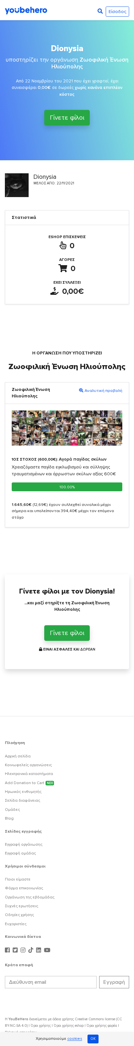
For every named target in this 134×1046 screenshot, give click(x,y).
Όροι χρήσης (41, 1026)
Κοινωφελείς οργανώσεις (28, 765)
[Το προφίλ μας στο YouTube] (47, 950)
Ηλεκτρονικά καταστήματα (29, 773)
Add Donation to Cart (29, 783)
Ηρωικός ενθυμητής (23, 791)
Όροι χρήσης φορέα (102, 1026)
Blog (9, 818)
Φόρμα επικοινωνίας (24, 888)
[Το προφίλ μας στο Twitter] (16, 950)
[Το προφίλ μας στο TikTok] (31, 950)
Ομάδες (12, 809)
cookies (74, 1039)
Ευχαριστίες (15, 924)
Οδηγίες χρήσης (19, 914)
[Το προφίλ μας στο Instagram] (23, 950)
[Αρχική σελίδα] (26, 10)
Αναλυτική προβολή (103, 390)
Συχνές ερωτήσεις (21, 906)
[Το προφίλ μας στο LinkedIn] (39, 950)
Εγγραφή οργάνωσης (23, 844)
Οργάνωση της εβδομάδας (29, 897)
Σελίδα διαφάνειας (22, 800)
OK (93, 1039)
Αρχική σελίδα (18, 756)
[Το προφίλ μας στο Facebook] (8, 950)
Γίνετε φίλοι (67, 118)
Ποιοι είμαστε (18, 879)
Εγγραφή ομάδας (20, 853)
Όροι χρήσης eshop (69, 1026)
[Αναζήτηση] (100, 11)
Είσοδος (117, 11)
